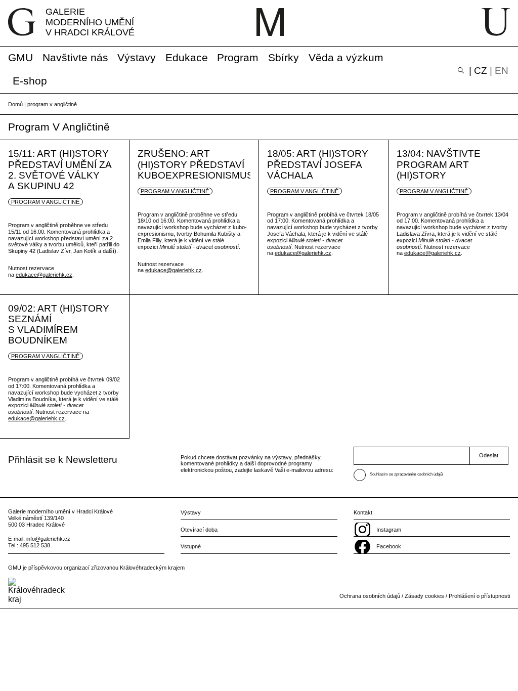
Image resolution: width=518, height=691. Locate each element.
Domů (15, 104)
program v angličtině (45, 202)
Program (237, 58)
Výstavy (136, 58)
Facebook (388, 546)
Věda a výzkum (346, 58)
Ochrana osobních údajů (369, 596)
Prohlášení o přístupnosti (479, 596)
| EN (499, 70)
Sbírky (283, 58)
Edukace (186, 58)
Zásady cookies (424, 596)
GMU (20, 58)
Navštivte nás (75, 58)
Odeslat (488, 455)
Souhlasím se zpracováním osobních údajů (406, 474)
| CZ (478, 70)
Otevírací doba (199, 530)
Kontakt (363, 512)
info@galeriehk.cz (48, 539)
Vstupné (191, 546)
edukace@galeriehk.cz (44, 275)
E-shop (30, 81)
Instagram (388, 530)
